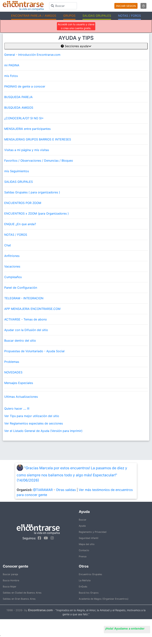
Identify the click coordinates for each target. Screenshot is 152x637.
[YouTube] (45, 538)
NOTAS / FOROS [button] (129, 15)
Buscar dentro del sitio (20, 340)
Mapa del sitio (87, 544)
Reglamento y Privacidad (92, 532)
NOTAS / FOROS (15, 234)
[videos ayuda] (143, 6)
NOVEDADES (13, 372)
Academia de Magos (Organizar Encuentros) (103, 598)
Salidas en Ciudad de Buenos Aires (22, 592)
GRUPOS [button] (69, 15)
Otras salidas (66, 490)
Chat (7, 245)
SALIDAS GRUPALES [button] (96, 15)
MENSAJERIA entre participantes (27, 129)
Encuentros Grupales (90, 574)
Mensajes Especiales (18, 383)
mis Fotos (11, 76)
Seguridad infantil (88, 538)
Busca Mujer (9, 586)
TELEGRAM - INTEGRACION (23, 298)
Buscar (82, 519)
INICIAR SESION (126, 5)
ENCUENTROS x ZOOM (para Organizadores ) (36, 213)
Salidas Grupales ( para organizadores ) (32, 192)
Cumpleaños (13, 277)
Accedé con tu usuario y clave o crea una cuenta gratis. (76, 26)
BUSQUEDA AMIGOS (18, 107)
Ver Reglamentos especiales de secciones (33, 423)
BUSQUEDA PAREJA (18, 97)
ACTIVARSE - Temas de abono (25, 319)
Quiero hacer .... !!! (16, 408)
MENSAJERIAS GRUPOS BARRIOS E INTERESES (37, 139)
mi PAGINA (11, 65)
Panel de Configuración (20, 287)
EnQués (83, 586)
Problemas (11, 362)
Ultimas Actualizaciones (21, 396)
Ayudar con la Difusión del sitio (26, 330)
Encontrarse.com (40, 610)
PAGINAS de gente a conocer (24, 86)
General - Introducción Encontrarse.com (32, 54)
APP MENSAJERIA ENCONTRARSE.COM (32, 309)
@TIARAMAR (43, 490)
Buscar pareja (10, 574)
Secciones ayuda (76, 46)
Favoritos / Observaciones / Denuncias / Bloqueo (38, 160)
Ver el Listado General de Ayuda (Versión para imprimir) (43, 431)
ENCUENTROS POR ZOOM (22, 203)
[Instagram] (51, 538)
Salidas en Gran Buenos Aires (19, 598)
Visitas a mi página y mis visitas (26, 150)
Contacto (84, 550)
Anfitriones (11, 256)
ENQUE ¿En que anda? (20, 224)
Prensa (82, 556)
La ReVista (84, 580)
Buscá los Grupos (89, 592)
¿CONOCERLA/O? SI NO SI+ (24, 118)
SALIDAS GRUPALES (18, 182)
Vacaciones (12, 266)
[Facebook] (38, 538)
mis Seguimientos (16, 171)
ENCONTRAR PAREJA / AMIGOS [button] (33, 15)
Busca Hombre (11, 580)
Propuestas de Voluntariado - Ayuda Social (34, 351)
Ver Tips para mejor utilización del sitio (31, 416)
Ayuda (82, 525)
